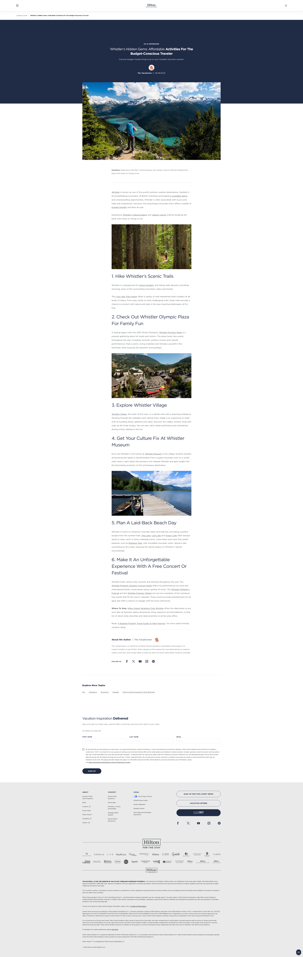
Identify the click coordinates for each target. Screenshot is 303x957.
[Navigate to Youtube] (140, 661)
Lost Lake (156, 535)
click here (115, 929)
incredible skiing (179, 196)
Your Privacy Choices (145, 796)
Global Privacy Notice (141, 800)
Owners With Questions (112, 797)
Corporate (85, 818)
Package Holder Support (113, 814)
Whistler (116, 192)
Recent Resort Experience (112, 820)
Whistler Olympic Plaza (170, 332)
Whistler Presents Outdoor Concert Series (132, 585)
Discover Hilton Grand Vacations (87, 797)
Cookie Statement (139, 804)
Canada (115, 692)
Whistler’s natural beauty (135, 215)
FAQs (84, 802)
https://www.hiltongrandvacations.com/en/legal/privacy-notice (109, 762)
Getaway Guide (22, 15)
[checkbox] (83, 749)
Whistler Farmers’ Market (140, 593)
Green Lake (171, 535)
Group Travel (86, 810)
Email (178, 737)
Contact (112, 792)
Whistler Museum (153, 454)
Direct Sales (112, 802)
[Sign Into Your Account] (286, 6)
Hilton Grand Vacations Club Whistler (146, 608)
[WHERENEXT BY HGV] (198, 812)
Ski (83, 692)
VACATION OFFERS (198, 803)
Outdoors (93, 692)
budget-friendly (119, 207)
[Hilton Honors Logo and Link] (151, 870)
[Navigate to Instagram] (146, 661)
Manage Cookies (139, 808)
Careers (84, 822)
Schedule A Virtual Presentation (114, 807)
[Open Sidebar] (17, 6)
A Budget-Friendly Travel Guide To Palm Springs (141, 623)
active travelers (146, 285)
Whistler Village (119, 414)
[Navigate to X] (133, 661)
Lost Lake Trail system (126, 296)
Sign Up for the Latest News (198, 794)
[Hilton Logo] (151, 843)
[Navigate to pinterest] (153, 661)
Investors (85, 806)
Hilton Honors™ (87, 814)
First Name (87, 737)
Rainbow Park (135, 543)
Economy (105, 692)
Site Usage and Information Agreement (142, 813)
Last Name (133, 737)
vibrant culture (159, 215)
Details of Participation (138, 906)
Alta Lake (146, 535)
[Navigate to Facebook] (126, 661)
